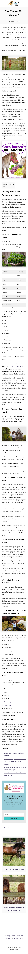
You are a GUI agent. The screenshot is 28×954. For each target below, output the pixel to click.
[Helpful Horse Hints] (14, 3)
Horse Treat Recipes (6, 827)
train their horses (15, 366)
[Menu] (3, 4)
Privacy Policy (10, 935)
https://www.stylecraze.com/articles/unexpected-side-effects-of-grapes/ (15, 761)
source (14, 307)
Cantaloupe (7, 705)
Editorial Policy (18, 938)
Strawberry (7, 702)
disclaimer (23, 37)
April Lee (15, 18)
